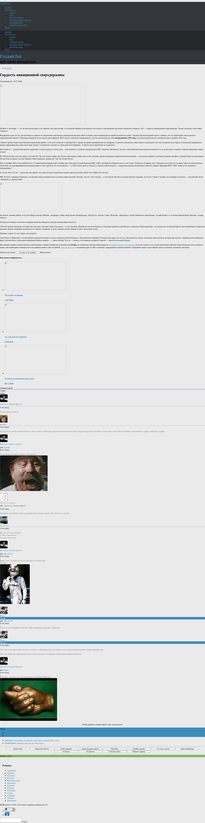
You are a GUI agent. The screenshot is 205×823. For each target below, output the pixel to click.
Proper (6, 670)
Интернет (11, 775)
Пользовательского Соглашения (122, 244)
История (10, 778)
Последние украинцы (14, 295)
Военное (10, 773)
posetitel (7, 447)
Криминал (11, 783)
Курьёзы (8, 68)
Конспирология (13, 780)
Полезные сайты (16, 22)
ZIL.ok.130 (8, 553)
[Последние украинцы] (35, 290)
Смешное (11, 795)
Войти (7, 27)
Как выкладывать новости (20, 20)
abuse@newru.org (68, 247)
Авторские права (16, 17)
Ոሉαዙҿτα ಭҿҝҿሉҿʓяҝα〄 (15, 505)
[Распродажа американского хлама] (35, 373)
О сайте (12, 12)
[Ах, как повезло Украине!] (35, 331)
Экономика (11, 800)
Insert (24, 822)
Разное (10, 793)
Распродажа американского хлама (19, 378)
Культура (10, 785)
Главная (8, 7)
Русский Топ (5, 3)
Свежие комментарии (18, 25)
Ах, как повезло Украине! (16, 336)
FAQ (11, 15)
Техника (10, 798)
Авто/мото (11, 770)
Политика (11, 790)
